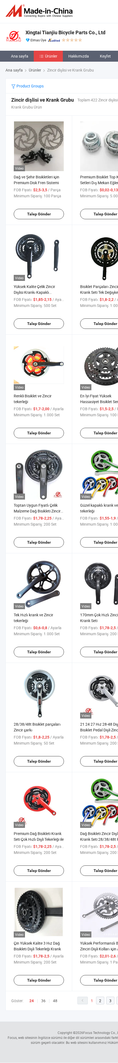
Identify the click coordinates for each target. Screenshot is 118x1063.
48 (55, 1000)
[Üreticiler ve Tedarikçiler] (40, 10)
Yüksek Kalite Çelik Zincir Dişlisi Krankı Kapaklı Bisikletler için (34, 292)
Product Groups (30, 86)
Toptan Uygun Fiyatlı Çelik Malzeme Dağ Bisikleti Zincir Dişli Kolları (37, 511)
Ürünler (51, 56)
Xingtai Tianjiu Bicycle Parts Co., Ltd (65, 32)
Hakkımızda (78, 56)
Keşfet (105, 56)
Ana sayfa (19, 56)
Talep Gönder (39, 214)
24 (31, 1001)
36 (43, 1000)
